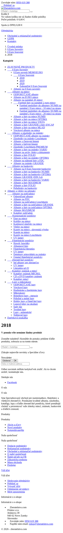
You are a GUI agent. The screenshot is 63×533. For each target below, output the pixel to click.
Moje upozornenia (16, 491)
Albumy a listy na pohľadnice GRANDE (33, 204)
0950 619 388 (23, 2)
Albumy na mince (18, 91)
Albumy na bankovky (20, 166)
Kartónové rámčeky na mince (27, 224)
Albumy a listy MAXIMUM (27, 182)
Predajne (11, 465)
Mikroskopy (19, 293)
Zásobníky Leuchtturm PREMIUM (30, 147)
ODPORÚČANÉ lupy (24, 284)
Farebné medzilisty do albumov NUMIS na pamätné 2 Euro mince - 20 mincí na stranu (40, 112)
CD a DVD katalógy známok (27, 276)
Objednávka (7, 30)
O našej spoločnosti (16, 454)
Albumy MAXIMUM (24, 210)
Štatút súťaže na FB (16, 457)
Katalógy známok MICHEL (27, 273)
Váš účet (5, 470)
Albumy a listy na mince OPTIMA (30, 119)
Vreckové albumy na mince (26, 130)
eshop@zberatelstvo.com (41, 524)
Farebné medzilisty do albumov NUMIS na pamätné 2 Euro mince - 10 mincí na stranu (40, 107)
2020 (22, 83)
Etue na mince (20, 218)
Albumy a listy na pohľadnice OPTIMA (32, 207)
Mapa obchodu (14, 462)
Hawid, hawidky (21, 243)
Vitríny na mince (21, 226)
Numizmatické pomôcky (21, 215)
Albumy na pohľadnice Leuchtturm (30, 202)
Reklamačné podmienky (19, 448)
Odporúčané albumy (23, 196)
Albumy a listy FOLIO (24, 155)
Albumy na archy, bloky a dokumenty (31, 152)
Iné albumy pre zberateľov (26, 262)
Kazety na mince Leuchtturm (27, 235)
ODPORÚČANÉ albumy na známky (31, 135)
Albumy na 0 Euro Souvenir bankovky (32, 169)
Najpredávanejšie (15, 430)
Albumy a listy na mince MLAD (29, 127)
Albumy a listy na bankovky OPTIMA (32, 174)
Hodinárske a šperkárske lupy (27, 290)
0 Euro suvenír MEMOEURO (28, 72)
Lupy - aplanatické (22, 312)
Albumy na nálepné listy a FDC (28, 160)
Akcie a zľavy (14, 424)
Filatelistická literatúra (24, 249)
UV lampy (18, 237)
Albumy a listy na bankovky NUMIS (31, 171)
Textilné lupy (19, 309)
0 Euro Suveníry (17, 69)
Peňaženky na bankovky (25, 188)
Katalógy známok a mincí (22, 271)
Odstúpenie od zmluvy (18, 489)
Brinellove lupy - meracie (25, 295)
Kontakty (11, 41)
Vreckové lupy (20, 287)
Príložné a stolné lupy (23, 298)
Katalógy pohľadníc (23, 213)
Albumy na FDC (21, 199)
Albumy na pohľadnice (21, 193)
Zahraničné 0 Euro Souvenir (33, 86)
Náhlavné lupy (20, 315)
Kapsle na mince (21, 232)
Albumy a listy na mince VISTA (29, 122)
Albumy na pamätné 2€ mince (28, 100)
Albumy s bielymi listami (25, 144)
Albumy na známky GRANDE (28, 163)
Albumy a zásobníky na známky (25, 133)
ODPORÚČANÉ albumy (26, 94)
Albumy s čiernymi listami (26, 141)
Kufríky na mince (21, 221)
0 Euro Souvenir (23, 75)
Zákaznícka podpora (17, 459)
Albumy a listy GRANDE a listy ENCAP (33, 124)
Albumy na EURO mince (25, 97)
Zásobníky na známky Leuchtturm (30, 138)
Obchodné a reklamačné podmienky (24, 35)
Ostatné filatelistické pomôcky (28, 257)
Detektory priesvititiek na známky (29, 254)
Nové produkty (14, 427)
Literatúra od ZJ (21, 268)
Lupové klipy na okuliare (25, 304)
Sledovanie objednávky (18, 480)
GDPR (10, 38)
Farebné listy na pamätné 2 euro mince (34, 102)
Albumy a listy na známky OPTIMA (31, 158)
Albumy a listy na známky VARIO (30, 149)
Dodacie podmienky (17, 445)
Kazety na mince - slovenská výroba (30, 229)
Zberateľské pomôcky (20, 260)
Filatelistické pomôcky (20, 240)
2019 (22, 80)
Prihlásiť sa (12, 483)
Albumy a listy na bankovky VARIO (31, 180)
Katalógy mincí (20, 279)
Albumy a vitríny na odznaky (21, 191)
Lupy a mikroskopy (19, 282)
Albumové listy (20, 246)
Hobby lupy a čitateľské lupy (27, 301)
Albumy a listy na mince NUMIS (29, 116)
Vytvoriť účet (13, 486)
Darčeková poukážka (17, 317)
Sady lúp (17, 306)
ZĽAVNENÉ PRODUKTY (21, 67)
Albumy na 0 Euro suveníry (26, 89)
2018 (22, 78)
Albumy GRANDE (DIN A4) (28, 177)
